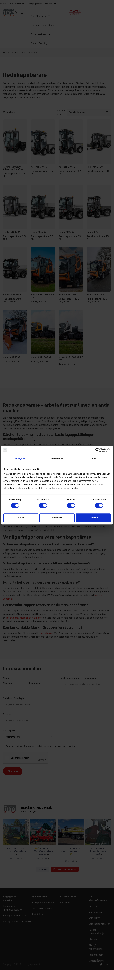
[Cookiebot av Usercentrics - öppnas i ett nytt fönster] (98, 450)
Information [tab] (57, 458)
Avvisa (21, 517)
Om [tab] (94, 458)
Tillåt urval (57, 517)
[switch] (43, 505)
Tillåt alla (93, 517)
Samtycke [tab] (20, 458)
